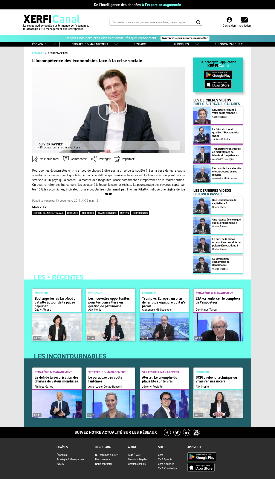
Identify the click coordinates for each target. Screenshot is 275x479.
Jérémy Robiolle (221, 139)
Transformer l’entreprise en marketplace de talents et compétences (226, 152)
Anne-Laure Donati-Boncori (105, 386)
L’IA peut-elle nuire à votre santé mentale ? (224, 111)
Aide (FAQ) (134, 455)
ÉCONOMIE (39, 44)
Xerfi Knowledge (167, 468)
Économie (62, 455)
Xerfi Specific (165, 459)
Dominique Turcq (206, 309)
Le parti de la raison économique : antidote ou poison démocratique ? (226, 242)
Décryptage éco (57, 53)
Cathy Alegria (43, 309)
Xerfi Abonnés (166, 464)
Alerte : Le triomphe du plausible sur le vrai (159, 379)
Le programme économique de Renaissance (220, 262)
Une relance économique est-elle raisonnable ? (226, 221)
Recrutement (102, 459)
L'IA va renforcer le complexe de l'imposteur (218, 300)
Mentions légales (138, 459)
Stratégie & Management (71, 459)
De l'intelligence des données (137, 4)
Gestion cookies (137, 464)
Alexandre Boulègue (223, 158)
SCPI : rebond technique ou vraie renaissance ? (216, 379)
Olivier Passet (220, 207)
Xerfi (160, 455)
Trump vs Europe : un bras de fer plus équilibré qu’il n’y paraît (164, 302)
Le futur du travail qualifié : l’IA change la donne (225, 132)
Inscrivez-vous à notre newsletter (185, 38)
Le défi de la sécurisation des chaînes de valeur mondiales (56, 379)
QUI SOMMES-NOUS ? (229, 44)
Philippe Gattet (44, 386)
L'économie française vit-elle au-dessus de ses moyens (226, 171)
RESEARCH (141, 44)
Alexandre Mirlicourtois (225, 178)
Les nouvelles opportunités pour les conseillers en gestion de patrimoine (109, 302)
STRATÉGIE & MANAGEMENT (90, 44)
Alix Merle (94, 309)
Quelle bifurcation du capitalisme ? (224, 201)
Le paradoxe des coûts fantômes (105, 379)
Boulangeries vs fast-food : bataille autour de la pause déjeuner (55, 302)
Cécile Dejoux (219, 116)
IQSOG (60, 464)
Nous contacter (103, 464)
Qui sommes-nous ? (106, 455)
